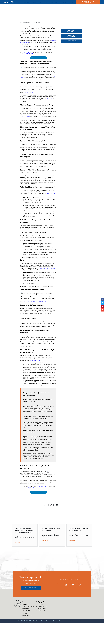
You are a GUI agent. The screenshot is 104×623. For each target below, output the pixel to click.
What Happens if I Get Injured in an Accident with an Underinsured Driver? (24, 530)
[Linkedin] (66, 585)
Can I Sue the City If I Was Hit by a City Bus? (78, 529)
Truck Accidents (66, 50)
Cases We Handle (24, 2)
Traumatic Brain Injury (67, 59)
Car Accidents (65, 48)
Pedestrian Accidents (67, 56)
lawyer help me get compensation (47, 268)
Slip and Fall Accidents (67, 57)
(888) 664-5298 (29, 54)
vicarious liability (29, 92)
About (57, 2)
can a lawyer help (36, 135)
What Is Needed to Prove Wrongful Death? (51, 529)
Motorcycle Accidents (67, 52)
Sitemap (82, 621)
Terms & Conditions (60, 621)
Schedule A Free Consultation (38, 58)
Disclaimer (73, 621)
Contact (71, 2)
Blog (64, 2)
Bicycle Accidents (66, 54)
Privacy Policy (45, 621)
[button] (102, 299)
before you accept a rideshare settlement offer (35, 301)
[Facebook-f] (59, 585)
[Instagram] (80, 585)
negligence (49, 98)
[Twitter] (73, 585)
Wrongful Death (66, 61)
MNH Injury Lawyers (26, 52)
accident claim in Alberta (35, 360)
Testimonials (49, 2)
